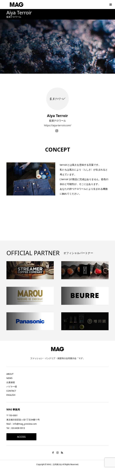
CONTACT (11, 390)
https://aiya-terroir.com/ (57, 125)
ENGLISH (10, 395)
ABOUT (9, 373)
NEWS (9, 378)
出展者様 (10, 382)
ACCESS (21, 436)
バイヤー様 (11, 386)
